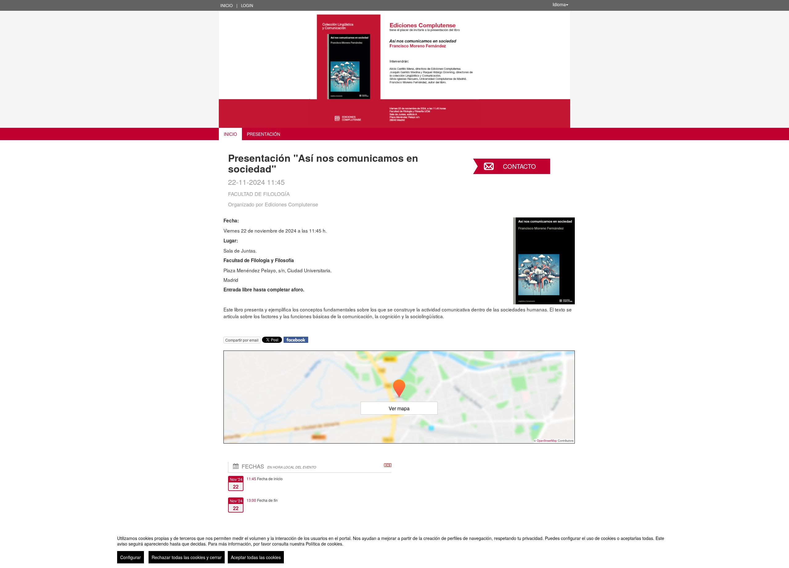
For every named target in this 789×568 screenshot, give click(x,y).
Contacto (519, 166)
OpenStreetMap (547, 441)
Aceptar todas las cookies (256, 557)
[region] (394, 547)
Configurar (130, 557)
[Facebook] (296, 339)
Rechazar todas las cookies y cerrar (187, 557)
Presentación (263, 134)
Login (247, 5)
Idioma (559, 4)
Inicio (226, 5)
